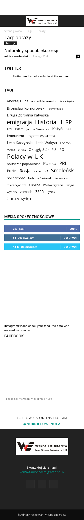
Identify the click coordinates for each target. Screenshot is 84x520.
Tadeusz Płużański (40, 178)
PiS (53, 149)
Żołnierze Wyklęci (19, 199)
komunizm (15, 136)
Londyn (65, 143)
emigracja (19, 122)
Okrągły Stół (38, 149)
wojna (71, 185)
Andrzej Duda (17, 101)
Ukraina (34, 185)
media (11, 150)
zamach (26, 192)
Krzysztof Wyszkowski (41, 136)
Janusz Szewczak (37, 129)
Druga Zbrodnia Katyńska (28, 115)
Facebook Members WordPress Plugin (29, 398)
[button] (78, 21)
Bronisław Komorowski (26, 108)
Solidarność (16, 178)
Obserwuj (70, 237)
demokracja (55, 108)
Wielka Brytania (53, 185)
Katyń (57, 129)
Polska (49, 163)
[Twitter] (53, 484)
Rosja (25, 170)
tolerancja (61, 178)
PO (61, 149)
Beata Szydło (66, 101)
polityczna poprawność (23, 164)
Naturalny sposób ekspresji (31, 50)
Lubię (73, 228)
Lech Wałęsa (46, 143)
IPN (9, 129)
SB (46, 171)
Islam (19, 129)
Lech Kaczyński (20, 143)
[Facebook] (30, 484)
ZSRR (39, 192)
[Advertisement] (42, 7)
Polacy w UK (25, 156)
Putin (12, 171)
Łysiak (51, 192)
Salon (37, 171)
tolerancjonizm (16, 185)
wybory (12, 192)
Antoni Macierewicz (43, 101)
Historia (45, 122)
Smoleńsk (62, 170)
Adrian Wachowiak (16, 56)
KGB (69, 129)
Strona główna (13, 31)
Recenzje (11, 43)
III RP (65, 122)
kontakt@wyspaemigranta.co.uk (42, 472)
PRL (63, 163)
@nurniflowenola (42, 424)
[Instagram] (42, 484)
